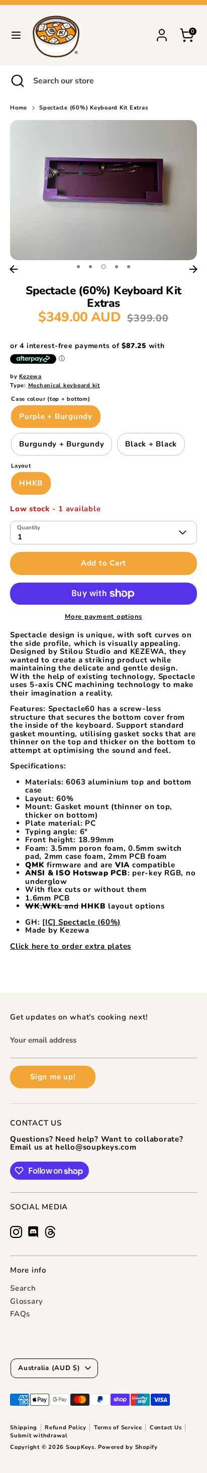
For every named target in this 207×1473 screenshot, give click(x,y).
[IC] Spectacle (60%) (81, 922)
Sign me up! (52, 1077)
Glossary (26, 1301)
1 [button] (78, 266)
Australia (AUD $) (49, 1368)
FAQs (20, 1314)
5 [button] (128, 266)
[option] (103, 190)
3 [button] (103, 266)
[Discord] (33, 1232)
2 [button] (90, 266)
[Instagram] (16, 1232)
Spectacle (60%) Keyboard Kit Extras (93, 108)
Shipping (23, 1427)
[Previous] (14, 269)
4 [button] (116, 266)
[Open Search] (17, 80)
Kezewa (30, 376)
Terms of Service (118, 1427)
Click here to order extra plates (70, 946)
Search (23, 1288)
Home (18, 108)
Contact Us (166, 1427)
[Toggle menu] (16, 35)
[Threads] (50, 1232)
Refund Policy (65, 1427)
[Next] (193, 269)
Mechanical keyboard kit (64, 385)
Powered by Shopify (128, 1447)
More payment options (103, 617)
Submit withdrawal (39, 1435)
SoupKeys (80, 1447)
